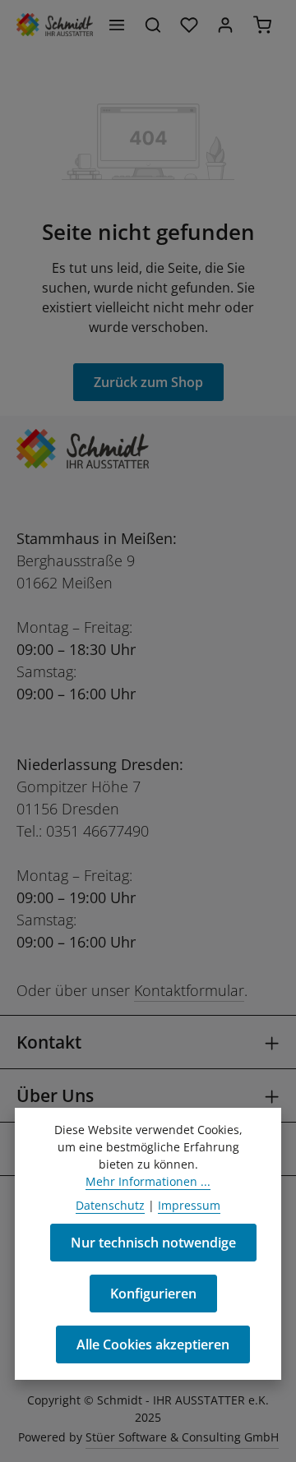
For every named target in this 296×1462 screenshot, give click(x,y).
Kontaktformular (189, 990)
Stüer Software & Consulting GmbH (182, 1437)
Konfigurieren (153, 1293)
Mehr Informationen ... (148, 1181)
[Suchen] (152, 24)
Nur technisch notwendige (153, 1243)
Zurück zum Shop (148, 382)
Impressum (189, 1205)
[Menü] (116, 24)
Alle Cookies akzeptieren (152, 1344)
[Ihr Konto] (225, 24)
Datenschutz (110, 1205)
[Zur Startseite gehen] (54, 24)
